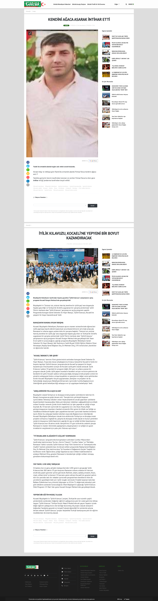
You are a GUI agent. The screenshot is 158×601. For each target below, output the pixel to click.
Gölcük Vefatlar (85, 577)
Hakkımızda (28, 582)
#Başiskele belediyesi (51, 186)
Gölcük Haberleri (85, 587)
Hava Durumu (102, 570)
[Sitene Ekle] (48, 575)
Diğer (116, 4)
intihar (36, 180)
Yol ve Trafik (102, 573)
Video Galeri (67, 572)
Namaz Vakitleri (103, 575)
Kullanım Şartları (44, 582)
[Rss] (42, 575)
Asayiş (34, 11)
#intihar (51, 188)
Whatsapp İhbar (44, 584)
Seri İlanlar (102, 586)
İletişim (66, 586)
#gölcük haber (48, 190)
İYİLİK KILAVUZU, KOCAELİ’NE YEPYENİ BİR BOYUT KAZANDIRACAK (120, 44)
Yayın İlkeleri (28, 584)
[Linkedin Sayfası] (38, 575)
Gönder (92, 205)
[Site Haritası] (45, 575)
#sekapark (68, 188)
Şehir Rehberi (102, 588)
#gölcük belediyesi (63, 186)
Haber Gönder (43, 586)
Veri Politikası (28, 586)
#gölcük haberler (87, 186)
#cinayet (45, 188)
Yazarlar (66, 575)
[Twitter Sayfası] (29, 575)
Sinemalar (102, 584)
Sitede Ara (121, 570)
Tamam (127, 599)
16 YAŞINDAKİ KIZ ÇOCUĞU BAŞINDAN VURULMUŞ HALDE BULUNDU (120, 74)
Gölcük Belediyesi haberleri (61, 4)
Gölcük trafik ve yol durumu (96, 4)
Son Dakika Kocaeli (86, 579)
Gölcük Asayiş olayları (79, 4)
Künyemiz (67, 582)
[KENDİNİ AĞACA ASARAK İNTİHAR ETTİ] (62, 93)
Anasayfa (28, 11)
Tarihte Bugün (103, 581)
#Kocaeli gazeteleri (58, 190)
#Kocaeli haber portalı (71, 190)
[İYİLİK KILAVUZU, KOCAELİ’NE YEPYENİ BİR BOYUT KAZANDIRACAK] (62, 268)
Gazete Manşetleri (104, 590)
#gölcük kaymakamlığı (75, 186)
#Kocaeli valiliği (37, 188)
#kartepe (74, 188)
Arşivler (66, 579)
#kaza (55, 188)
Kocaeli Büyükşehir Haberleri (85, 584)
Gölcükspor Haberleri (86, 581)
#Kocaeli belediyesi (38, 186)
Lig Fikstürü (102, 579)
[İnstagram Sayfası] (32, 575)
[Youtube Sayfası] (35, 575)
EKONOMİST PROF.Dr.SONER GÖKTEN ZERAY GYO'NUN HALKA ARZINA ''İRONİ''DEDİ (120, 88)
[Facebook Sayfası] (26, 575)
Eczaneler (102, 577)
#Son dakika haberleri (84, 188)
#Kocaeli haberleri (38, 190)
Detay (120, 599)
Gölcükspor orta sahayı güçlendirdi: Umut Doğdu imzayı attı (119, 125)
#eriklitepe (61, 188)
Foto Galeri (67, 568)
